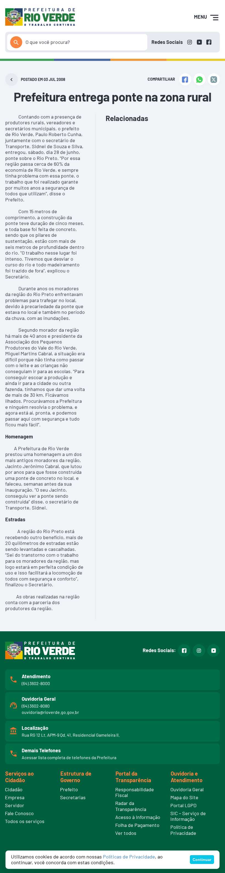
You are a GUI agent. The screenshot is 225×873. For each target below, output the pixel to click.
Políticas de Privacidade (129, 857)
